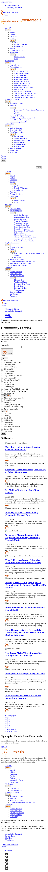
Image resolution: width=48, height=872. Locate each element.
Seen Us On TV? (16, 130)
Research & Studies (17, 116)
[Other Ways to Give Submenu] (13, 134)
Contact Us (9, 850)
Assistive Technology (21, 73)
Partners (13, 48)
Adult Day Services (21, 71)
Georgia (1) (8, 429)
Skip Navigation (6, 2)
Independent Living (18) (12, 362)
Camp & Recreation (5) (12, 380)
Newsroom (14, 52)
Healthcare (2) (9, 393)
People (12, 38)
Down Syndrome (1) (11, 409)
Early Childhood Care (22, 83)
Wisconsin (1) (8, 431)
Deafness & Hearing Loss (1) (14, 407)
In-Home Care (19, 89)
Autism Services (20, 75)
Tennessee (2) (8, 422)
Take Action (9, 124)
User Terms (9, 840)
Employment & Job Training (24, 87)
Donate (3, 847)
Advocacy (13, 152)
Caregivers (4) (9, 384)
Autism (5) (7, 402)
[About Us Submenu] (8, 30)
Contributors (18, 46)
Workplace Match (20, 138)
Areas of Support (16, 67)
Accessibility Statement (13, 8)
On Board (17, 114)
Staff (16, 42)
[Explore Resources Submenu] (8, 101)
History (12, 34)
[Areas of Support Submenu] (13, 69)
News (16, 59)
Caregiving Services (21, 79)
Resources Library (16, 104)
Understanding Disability (18, 122)
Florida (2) (7, 416)
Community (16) (9, 365)
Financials (13, 36)
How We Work (15, 65)
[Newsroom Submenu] (13, 55)
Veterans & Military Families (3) (15, 391)
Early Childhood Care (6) (13, 376)
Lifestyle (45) (8, 360)
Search (5, 15)
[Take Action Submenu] (8, 126)
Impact (12, 32)
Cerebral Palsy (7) (10, 400)
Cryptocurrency (19, 146)
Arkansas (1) (8, 424)
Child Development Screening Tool (22, 118)
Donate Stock (19, 142)
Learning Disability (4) (12, 404)
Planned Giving (19, 136)
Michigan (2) (8, 420)
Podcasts (13, 106)
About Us (8, 28)
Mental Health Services (22, 91)
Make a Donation (16, 128)
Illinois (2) (7, 418)
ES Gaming (14, 150)
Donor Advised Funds (22, 140)
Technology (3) (9, 387)
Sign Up (4, 747)
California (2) (8, 413)
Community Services (21, 81)
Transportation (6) (10, 378)
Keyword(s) (5, 345)
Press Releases (19, 57)
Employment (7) (9, 373)
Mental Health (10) (10, 367)
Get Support (9, 61)
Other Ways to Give (17, 132)
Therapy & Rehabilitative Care (25, 93)
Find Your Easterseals (10, 12)
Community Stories (12, 6)
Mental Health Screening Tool (20, 120)
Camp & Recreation (21, 77)
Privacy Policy (10, 836)
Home (7, 315)
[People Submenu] (13, 40)
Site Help (8, 838)
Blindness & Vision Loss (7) (14, 398)
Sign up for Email (16, 148)
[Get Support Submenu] (8, 63)
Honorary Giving (20, 144)
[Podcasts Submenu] (13, 108)
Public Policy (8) (9, 371)
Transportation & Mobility (23, 95)
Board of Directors (20, 44)
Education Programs (21, 85)
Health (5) (7, 382)
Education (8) (8, 369)
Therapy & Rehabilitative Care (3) (16, 389)
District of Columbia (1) (12, 427)
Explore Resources (12, 99)
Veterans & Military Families (24, 97)
